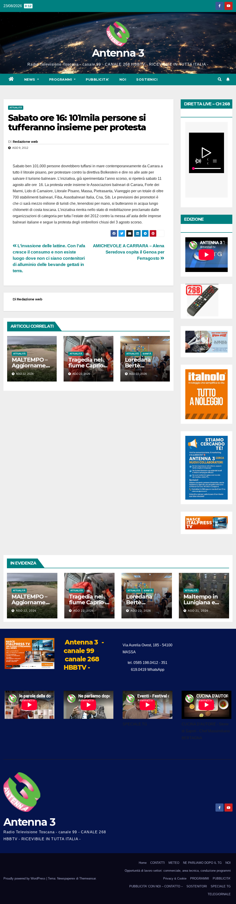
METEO (173, 862)
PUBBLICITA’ (97, 79)
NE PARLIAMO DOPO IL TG (202, 862)
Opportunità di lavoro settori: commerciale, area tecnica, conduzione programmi (178, 870)
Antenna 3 (118, 52)
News (30, 79)
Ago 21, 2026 (198, 610)
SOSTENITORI (196, 886)
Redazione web (25, 142)
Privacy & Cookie (174, 878)
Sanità (147, 353)
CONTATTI (157, 862)
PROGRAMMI (199, 878)
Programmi (61, 79)
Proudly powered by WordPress (24, 878)
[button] (219, 79)
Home (143, 862)
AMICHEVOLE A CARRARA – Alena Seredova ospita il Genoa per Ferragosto (128, 252)
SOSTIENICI (146, 79)
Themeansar (87, 878)
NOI (122, 79)
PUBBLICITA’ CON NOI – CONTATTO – (156, 886)
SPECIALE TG (221, 886)
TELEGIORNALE (219, 894)
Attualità (15, 107)
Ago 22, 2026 (26, 610)
